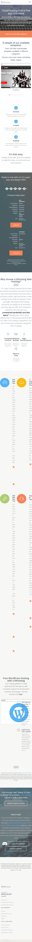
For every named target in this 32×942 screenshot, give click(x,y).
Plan (7, 191)
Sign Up (16, 225)
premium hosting (26, 773)
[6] (17, 94)
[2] (11, 94)
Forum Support (16, 849)
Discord (3, 911)
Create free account (16, 803)
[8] (20, 94)
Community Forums (6, 913)
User (15, 191)
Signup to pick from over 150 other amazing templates (16, 89)
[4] (14, 94)
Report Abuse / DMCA (7, 932)
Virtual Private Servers (7, 905)
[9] (22, 94)
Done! (24, 191)
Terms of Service (5, 925)
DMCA (17, 870)
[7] (19, 94)
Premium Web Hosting (7, 902)
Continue (16, 253)
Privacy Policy (5, 927)
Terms (20, 191)
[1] (9, 94)
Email (11, 191)
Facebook (3, 916)
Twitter (3, 918)
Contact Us (4, 900)
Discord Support (18, 844)
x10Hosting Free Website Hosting (5, 887)
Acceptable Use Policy (7, 930)
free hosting (27, 710)
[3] (12, 94)
